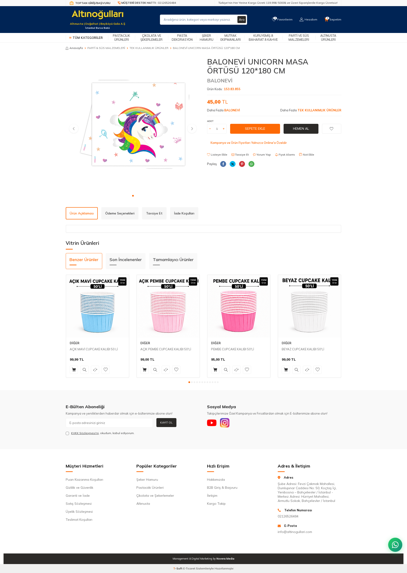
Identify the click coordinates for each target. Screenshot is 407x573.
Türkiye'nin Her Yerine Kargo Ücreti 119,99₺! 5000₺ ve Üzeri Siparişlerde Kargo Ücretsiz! (278, 2)
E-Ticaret (189, 568)
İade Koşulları (184, 213)
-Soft (178, 568)
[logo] (97, 17)
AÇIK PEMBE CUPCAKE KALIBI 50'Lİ (165, 349)
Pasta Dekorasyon (182, 37)
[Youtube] (211, 423)
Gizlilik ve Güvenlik (79, 487)
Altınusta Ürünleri (328, 37)
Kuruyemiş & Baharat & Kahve (263, 37)
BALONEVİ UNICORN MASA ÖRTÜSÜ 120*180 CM (206, 48)
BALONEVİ (219, 80)
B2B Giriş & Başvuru (222, 487)
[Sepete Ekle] (74, 370)
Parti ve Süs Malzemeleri (299, 37)
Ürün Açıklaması (82, 213)
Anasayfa (76, 48)
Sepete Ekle (255, 128)
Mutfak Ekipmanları (230, 37)
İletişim (212, 495)
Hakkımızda (216, 479)
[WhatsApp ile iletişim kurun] (395, 545)
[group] (133, 124)
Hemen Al (301, 128)
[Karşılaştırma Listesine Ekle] (95, 370)
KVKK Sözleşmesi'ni (85, 433)
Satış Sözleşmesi (79, 503)
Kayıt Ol (166, 422)
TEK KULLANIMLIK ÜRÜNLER (149, 48)
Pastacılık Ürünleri (121, 37)
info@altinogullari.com (295, 532)
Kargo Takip (216, 503)
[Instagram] (224, 423)
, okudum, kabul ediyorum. (102, 433)
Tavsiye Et (241, 154)
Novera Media (225, 558)
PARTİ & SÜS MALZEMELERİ (106, 48)
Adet (210, 121)
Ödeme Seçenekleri (119, 213)
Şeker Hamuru (206, 37)
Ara (241, 19)
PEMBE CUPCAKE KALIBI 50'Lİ (232, 349)
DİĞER (74, 343)
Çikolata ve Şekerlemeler (151, 37)
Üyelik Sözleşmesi (79, 511)
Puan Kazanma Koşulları (84, 479)
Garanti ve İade (78, 495)
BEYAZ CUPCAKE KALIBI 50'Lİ (303, 349)
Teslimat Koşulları (79, 519)
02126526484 (288, 516)
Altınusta (143, 503)
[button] (133, 196)
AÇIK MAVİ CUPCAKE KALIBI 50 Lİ (94, 349)
